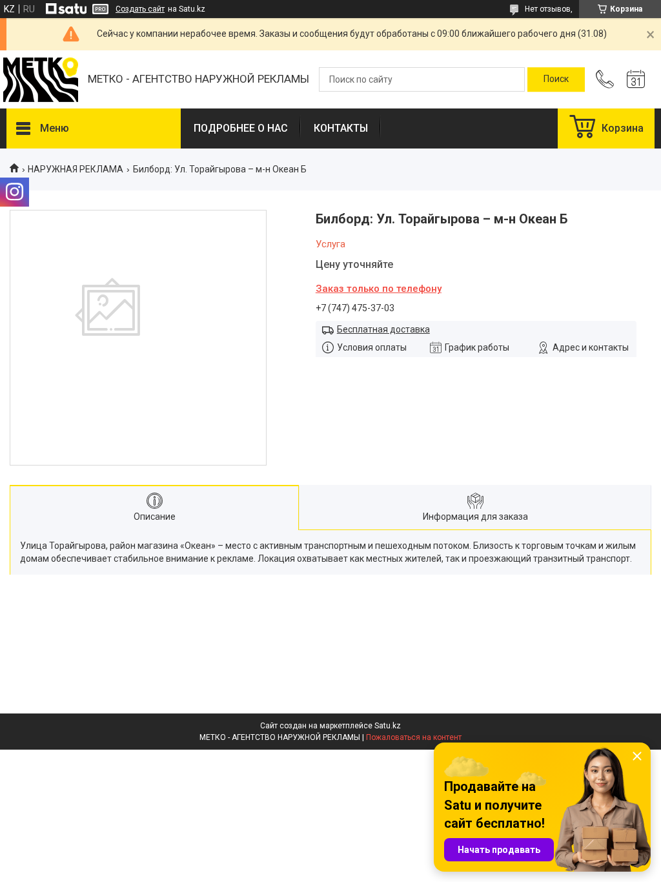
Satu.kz (387, 725)
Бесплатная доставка (383, 329)
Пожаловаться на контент (414, 737)
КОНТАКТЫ (341, 128)
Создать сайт (140, 9)
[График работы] (636, 79)
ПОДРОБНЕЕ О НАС (241, 128)
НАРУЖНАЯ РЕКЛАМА (75, 169)
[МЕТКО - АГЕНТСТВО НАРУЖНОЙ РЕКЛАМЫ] (40, 79)
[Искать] (556, 79)
